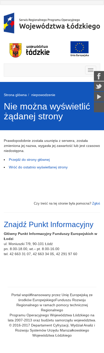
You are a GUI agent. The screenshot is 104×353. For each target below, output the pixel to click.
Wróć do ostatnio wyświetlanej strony (38, 167)
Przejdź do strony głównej (29, 160)
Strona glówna (15, 95)
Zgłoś (96, 203)
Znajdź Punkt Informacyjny (48, 224)
